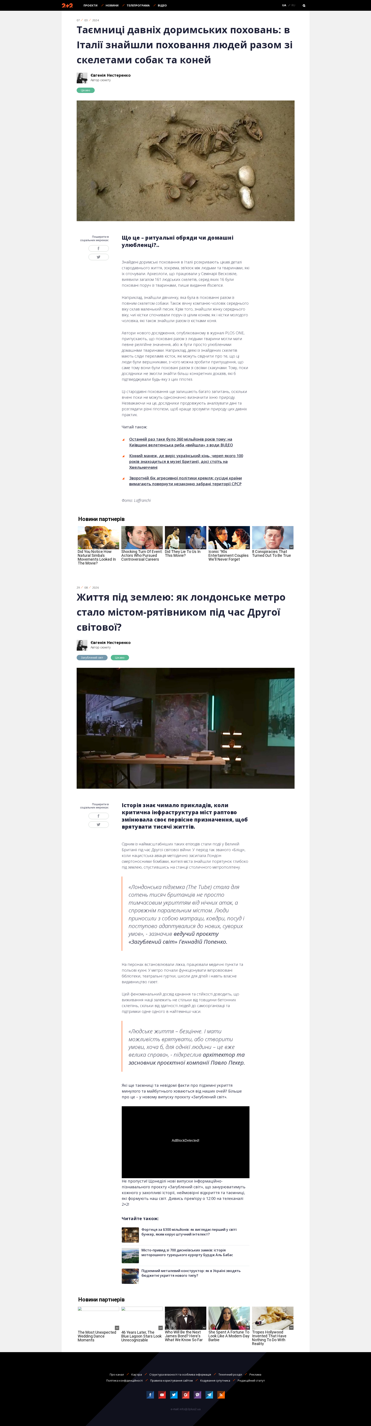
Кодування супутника (215, 1380)
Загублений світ (92, 657)
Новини (112, 5)
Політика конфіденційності (124, 1380)
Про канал (117, 1374)
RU (293, 5)
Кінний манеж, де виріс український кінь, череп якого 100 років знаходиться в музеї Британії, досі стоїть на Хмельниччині (186, 461)
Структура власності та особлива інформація (180, 1374)
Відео (162, 5)
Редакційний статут (251, 1380)
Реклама (255, 1374)
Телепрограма (138, 5)
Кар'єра (136, 1374)
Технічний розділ (230, 1374)
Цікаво (85, 90)
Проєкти (90, 5)
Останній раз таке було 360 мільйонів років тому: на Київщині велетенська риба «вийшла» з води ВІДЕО (181, 442)
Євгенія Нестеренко (111, 75)
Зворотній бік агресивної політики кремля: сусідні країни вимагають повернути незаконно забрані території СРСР (185, 480)
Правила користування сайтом (171, 1380)
